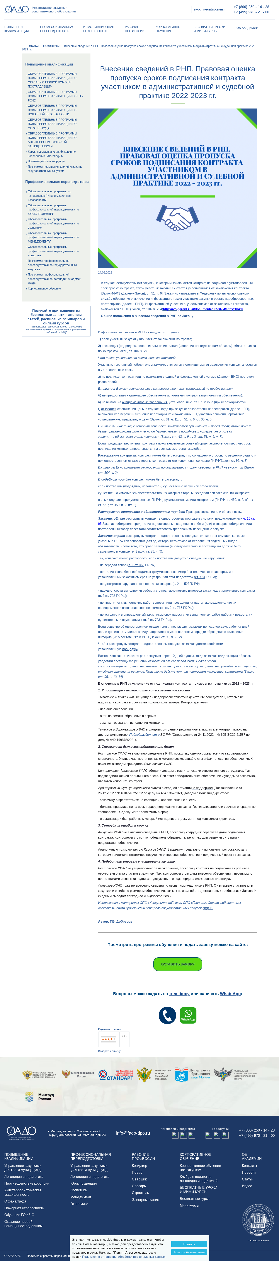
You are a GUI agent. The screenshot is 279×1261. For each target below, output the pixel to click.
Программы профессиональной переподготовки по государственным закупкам (52, 265)
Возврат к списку (109, 1051)
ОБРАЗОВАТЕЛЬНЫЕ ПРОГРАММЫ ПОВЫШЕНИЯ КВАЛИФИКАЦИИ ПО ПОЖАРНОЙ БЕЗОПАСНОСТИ (52, 110)
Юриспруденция (83, 1183)
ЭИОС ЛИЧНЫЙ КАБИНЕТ (209, 9)
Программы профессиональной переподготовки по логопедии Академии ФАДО (54, 279)
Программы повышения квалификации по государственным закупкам (55, 169)
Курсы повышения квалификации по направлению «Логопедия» (52, 154)
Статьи (247, 1179)
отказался (108, 409)
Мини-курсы (189, 1205)
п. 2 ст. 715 (174, 608)
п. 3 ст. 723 (152, 620)
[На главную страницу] (23, 46)
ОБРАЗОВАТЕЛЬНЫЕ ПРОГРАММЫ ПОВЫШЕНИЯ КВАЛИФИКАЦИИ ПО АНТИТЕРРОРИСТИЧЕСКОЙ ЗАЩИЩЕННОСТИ (52, 140)
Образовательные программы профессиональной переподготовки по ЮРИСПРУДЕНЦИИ (53, 209)
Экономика (79, 1204)
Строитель (140, 1193)
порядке (200, 632)
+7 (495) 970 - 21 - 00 (251, 12)
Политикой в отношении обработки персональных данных (123, 1256)
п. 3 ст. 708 (107, 596)
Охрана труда (15, 1201)
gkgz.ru (207, 908)
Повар (137, 1172)
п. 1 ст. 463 (136, 565)
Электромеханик (145, 1200)
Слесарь (139, 1186)
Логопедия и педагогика (23, 1176)
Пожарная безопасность (24, 1208)
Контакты (249, 1166)
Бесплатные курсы (195, 1199)
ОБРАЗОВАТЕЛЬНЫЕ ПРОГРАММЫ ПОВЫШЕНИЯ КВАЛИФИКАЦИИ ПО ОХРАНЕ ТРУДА (52, 124)
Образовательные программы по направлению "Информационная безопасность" (49, 196)
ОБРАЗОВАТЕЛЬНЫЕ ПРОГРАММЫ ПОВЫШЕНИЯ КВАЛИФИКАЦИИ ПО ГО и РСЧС (55, 96)
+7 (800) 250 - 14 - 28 (251, 7)
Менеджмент (80, 1197)
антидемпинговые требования (144, 402)
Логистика (78, 1190)
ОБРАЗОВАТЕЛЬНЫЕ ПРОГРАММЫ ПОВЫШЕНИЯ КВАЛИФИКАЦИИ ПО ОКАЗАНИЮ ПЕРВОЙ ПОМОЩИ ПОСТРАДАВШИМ (52, 80)
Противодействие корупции (26, 1183)
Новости (249, 1172)
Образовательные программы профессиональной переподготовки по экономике (53, 223)
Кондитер (139, 1166)
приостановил (168, 443)
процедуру (130, 649)
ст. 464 (200, 577)
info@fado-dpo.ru (133, 1133)
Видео (247, 1186)
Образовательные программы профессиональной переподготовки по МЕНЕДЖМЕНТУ (53, 237)
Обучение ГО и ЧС (19, 1215)
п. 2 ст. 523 (181, 584)
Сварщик (139, 1179)
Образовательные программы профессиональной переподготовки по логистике (53, 251)
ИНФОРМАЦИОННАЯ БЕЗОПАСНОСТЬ (98, 29)
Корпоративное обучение (44, 288)
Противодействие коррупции (46, 161)
